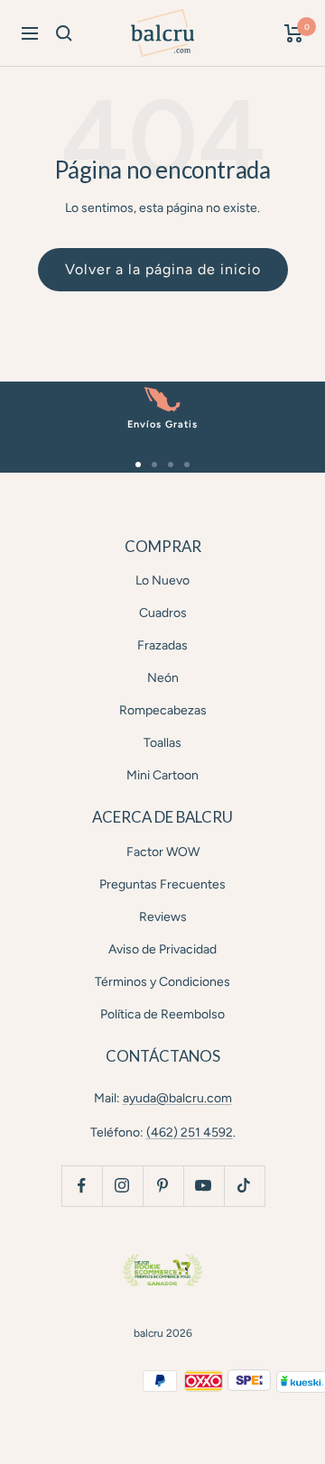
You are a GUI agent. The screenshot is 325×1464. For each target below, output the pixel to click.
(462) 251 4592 (189, 1132)
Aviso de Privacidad (162, 949)
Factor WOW (163, 852)
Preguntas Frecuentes (162, 884)
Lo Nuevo (162, 580)
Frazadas (162, 645)
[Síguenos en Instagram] (122, 1185)
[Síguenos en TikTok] (244, 1185)
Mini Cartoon (162, 775)
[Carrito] (293, 33)
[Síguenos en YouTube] (203, 1185)
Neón (163, 678)
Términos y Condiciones (162, 982)
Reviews (163, 917)
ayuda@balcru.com (177, 1098)
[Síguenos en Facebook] (81, 1185)
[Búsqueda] (64, 33)
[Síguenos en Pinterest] (163, 1185)
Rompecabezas (163, 710)
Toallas (162, 742)
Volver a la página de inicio (163, 269)
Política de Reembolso (162, 1014)
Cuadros (163, 613)
